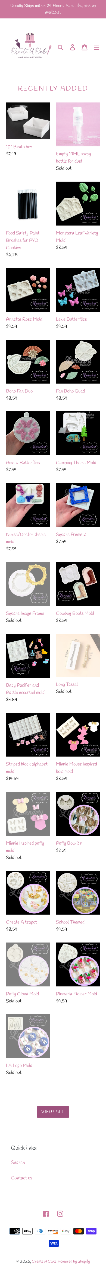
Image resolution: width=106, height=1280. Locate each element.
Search (18, 1162)
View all (52, 1112)
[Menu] (96, 46)
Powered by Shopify (74, 1261)
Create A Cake (44, 1261)
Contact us (21, 1178)
